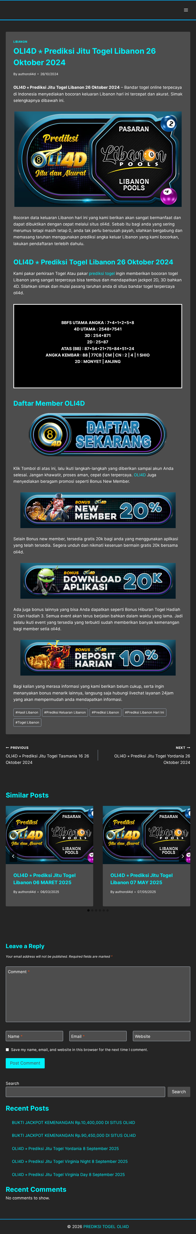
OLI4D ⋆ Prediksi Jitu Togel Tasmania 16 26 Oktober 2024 (47, 755)
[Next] (182, 856)
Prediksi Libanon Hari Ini (144, 712)
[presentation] (49, 835)
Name (15, 1036)
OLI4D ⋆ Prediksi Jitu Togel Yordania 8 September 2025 (65, 1148)
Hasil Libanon (27, 712)
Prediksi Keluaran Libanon (65, 712)
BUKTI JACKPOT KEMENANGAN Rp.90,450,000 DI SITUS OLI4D (74, 1135)
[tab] (88, 910)
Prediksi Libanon (105, 712)
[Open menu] (185, 10)
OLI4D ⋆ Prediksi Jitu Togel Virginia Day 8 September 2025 (68, 1174)
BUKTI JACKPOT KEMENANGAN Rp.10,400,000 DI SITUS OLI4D (73, 1122)
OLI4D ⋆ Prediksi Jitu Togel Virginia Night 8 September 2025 (70, 1161)
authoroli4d (27, 74)
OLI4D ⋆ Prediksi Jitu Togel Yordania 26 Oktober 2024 (152, 755)
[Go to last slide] (13, 856)
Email (78, 1036)
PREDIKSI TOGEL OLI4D (106, 1226)
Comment (19, 971)
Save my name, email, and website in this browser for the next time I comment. (79, 1049)
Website (142, 1036)
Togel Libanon (27, 722)
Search (12, 1083)
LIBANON (20, 41)
